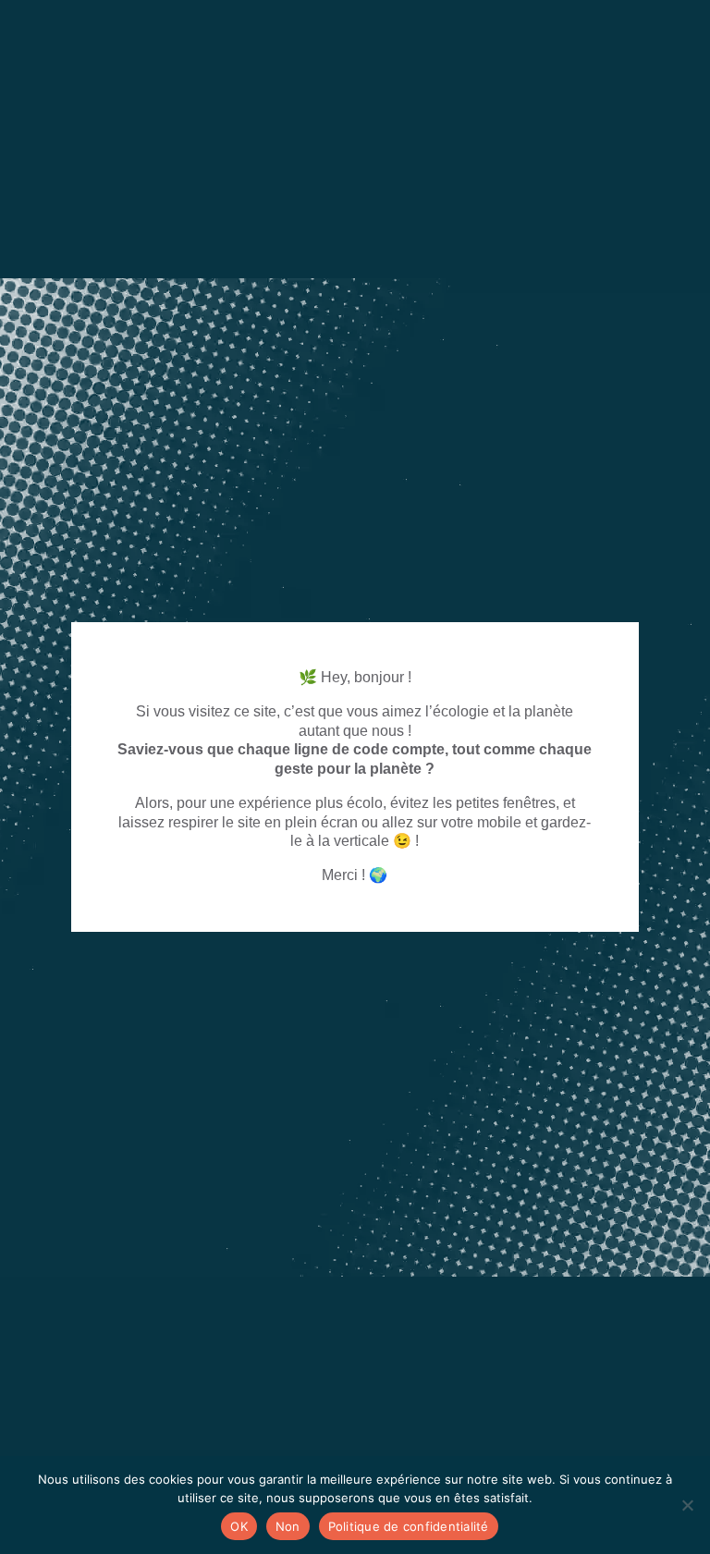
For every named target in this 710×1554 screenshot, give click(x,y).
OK (239, 1526)
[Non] (687, 1505)
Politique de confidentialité (408, 1526)
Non (287, 1526)
